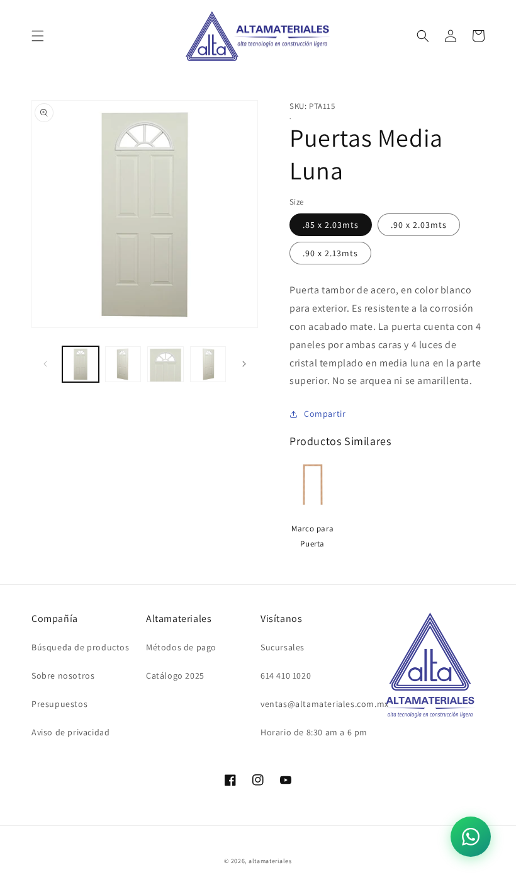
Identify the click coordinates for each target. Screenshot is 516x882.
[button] (38, 36)
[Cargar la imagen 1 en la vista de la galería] (80, 364)
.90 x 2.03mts (419, 224)
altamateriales (270, 861)
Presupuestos (59, 704)
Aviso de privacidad (70, 732)
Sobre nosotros (62, 675)
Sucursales (283, 647)
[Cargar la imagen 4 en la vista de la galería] (208, 364)
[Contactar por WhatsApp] (471, 837)
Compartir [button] (324, 413)
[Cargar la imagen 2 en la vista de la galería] (123, 364)
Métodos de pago (181, 647)
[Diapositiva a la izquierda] (45, 364)
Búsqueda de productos (80, 647)
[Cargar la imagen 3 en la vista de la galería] (165, 364)
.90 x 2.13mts (330, 253)
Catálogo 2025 (175, 675)
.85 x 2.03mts (331, 224)
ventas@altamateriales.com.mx (325, 704)
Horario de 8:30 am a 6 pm (314, 732)
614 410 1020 (286, 675)
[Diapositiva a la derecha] (244, 364)
